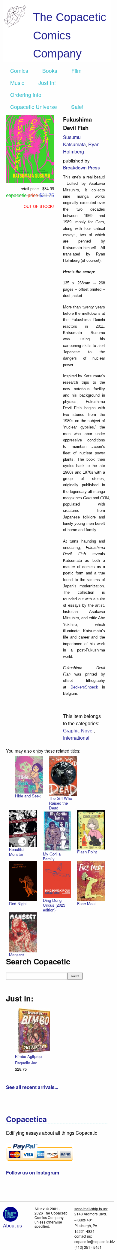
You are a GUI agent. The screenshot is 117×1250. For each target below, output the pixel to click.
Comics (19, 70)
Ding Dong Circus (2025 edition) (54, 905)
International (76, 738)
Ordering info (25, 94)
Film (76, 70)
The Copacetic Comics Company (69, 35)
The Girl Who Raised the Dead (60, 803)
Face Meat (86, 903)
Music (17, 82)
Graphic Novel (78, 730)
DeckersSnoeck (84, 687)
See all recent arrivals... (32, 1087)
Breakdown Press (81, 167)
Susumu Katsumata (74, 141)
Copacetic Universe (33, 106)
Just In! (47, 82)
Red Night (18, 903)
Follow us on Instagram (32, 1172)
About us (12, 1225)
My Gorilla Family (52, 856)
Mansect (16, 955)
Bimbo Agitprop (28, 1056)
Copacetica (26, 1119)
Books (49, 70)
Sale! (77, 106)
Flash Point (87, 852)
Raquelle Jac (26, 1063)
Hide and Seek (28, 796)
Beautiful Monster (16, 851)
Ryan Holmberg (81, 148)
